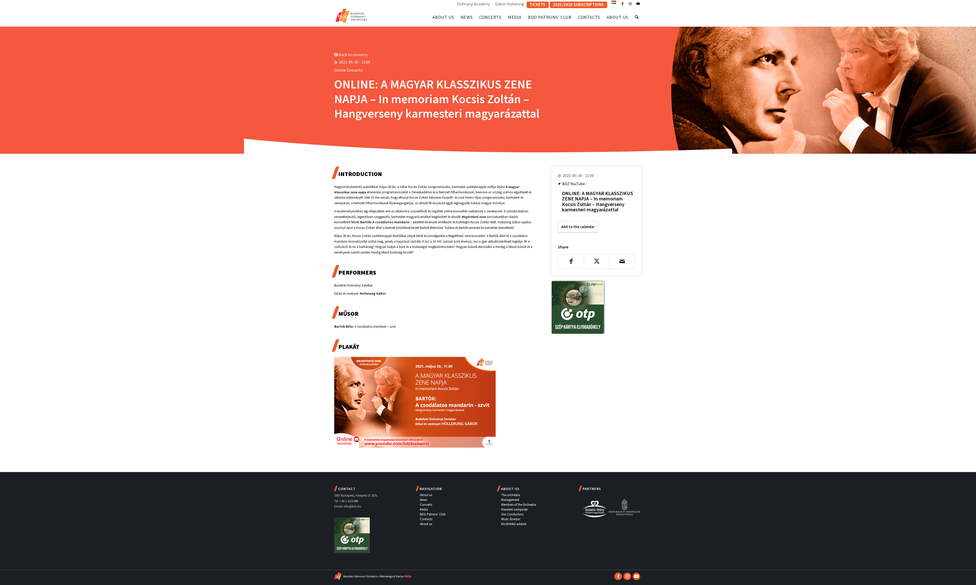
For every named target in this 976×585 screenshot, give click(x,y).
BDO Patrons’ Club (433, 514)
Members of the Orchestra (518, 504)
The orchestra (510, 495)
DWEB (407, 576)
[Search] (637, 17)
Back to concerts (353, 54)
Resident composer (514, 509)
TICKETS (537, 4)
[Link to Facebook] (622, 4)
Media (424, 509)
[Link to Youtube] (638, 4)
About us (426, 495)
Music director (510, 519)
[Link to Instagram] (630, 4)
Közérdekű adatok (513, 524)
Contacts (426, 519)
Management (510, 500)
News (423, 500)
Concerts (426, 504)
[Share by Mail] (622, 261)
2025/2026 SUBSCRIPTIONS (578, 4)
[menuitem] (473, 4)
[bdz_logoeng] (351, 14)
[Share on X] (596, 261)
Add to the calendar (578, 226)
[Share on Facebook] (571, 261)
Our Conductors (512, 514)
